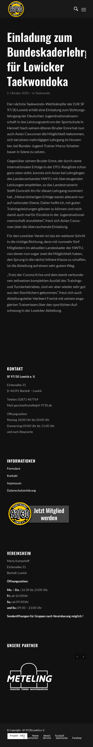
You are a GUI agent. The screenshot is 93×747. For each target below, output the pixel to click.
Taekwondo (42, 93)
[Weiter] (83, 656)
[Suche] (73, 9)
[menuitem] (73, 9)
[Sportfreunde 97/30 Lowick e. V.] (38, 9)
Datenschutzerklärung (21, 490)
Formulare (13, 468)
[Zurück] (77, 656)
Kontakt (12, 476)
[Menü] (83, 9)
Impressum (14, 483)
